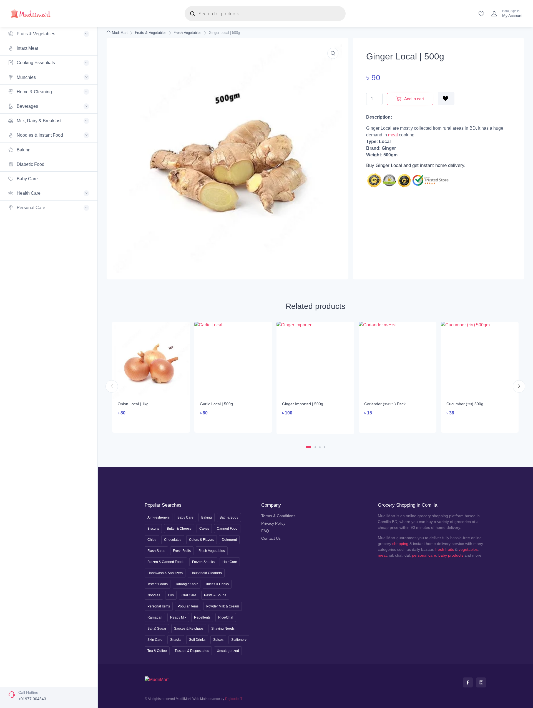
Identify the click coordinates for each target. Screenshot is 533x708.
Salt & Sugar (156, 629)
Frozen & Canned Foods (165, 562)
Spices (218, 640)
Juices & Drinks (217, 584)
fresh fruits (444, 549)
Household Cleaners (206, 573)
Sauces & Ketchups (188, 629)
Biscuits (153, 529)
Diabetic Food (30, 164)
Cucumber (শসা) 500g (464, 404)
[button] (332, 53)
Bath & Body (229, 517)
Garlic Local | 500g (216, 404)
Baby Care (27, 178)
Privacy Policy (273, 523)
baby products (450, 555)
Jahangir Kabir (186, 584)
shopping (400, 543)
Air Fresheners (158, 517)
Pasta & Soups (215, 595)
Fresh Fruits (182, 551)
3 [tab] (320, 447)
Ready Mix (178, 617)
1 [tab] (308, 447)
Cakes (204, 529)
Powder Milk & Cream (222, 606)
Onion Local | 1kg (133, 404)
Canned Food (227, 529)
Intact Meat (27, 48)
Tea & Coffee (157, 651)
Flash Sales (156, 551)
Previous (111, 386)
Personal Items (158, 606)
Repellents (202, 617)
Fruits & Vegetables (151, 33)
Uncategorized (228, 651)
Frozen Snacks (203, 562)
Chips (151, 540)
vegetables (468, 549)
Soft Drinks (197, 640)
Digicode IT (233, 699)
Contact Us (271, 538)
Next (519, 386)
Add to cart (413, 98)
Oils (171, 595)
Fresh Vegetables (188, 33)
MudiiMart (120, 33)
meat (393, 134)
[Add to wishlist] (446, 98)
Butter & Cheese (179, 529)
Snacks (175, 640)
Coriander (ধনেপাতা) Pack (385, 404)
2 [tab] (315, 447)
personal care (424, 555)
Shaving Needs (223, 629)
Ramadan (154, 617)
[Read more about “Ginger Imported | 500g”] (315, 424)
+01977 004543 (32, 699)
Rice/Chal (225, 617)
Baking (23, 149)
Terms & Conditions (278, 516)
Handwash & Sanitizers (165, 573)
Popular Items (188, 606)
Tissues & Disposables (192, 651)
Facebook (468, 682)
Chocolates (172, 540)
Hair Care (229, 562)
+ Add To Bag (151, 423)
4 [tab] (324, 447)
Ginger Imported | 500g (302, 404)
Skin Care (154, 640)
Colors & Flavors (201, 540)
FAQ (265, 531)
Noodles (153, 595)
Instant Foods (157, 584)
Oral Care (189, 595)
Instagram (481, 682)
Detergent (229, 540)
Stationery (239, 640)
